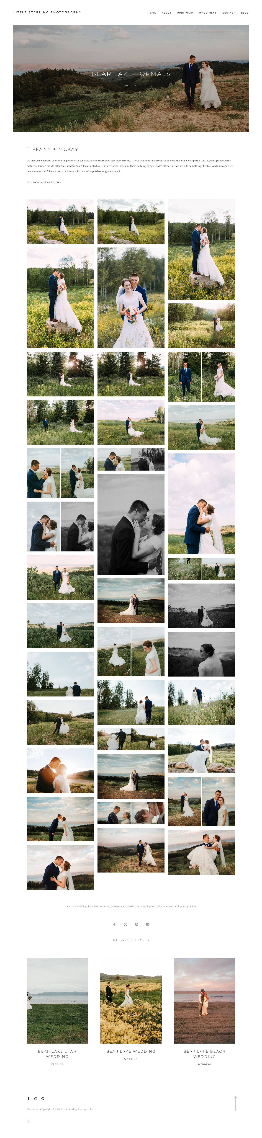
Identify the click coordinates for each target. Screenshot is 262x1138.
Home (152, 13)
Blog (245, 13)
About (166, 13)
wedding (131, 85)
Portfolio (185, 13)
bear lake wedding (76, 906)
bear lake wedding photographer (107, 906)
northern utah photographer (179, 906)
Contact (228, 13)
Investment (208, 13)
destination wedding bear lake (144, 906)
